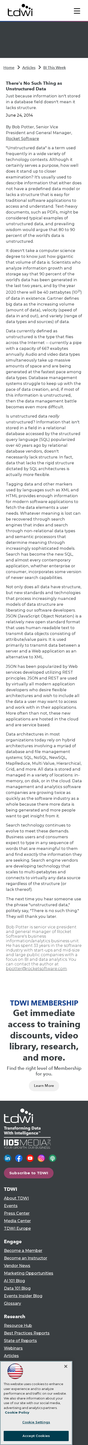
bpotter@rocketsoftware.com (36, 968)
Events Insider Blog (23, 1296)
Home (8, 67)
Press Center (17, 1213)
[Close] (65, 1366)
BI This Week (54, 67)
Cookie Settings (36, 1422)
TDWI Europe (17, 1228)
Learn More (44, 1085)
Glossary (12, 1303)
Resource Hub (18, 1325)
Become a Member (23, 1250)
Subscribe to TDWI (28, 1173)
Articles (28, 67)
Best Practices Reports (27, 1333)
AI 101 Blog (14, 1280)
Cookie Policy (17, 1412)
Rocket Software (22, 138)
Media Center (17, 1221)
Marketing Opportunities (28, 1273)
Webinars (13, 1348)
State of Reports (20, 1340)
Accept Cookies (36, 1436)
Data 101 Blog (17, 1288)
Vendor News (17, 1265)
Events (11, 1205)
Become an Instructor (25, 1258)
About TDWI (16, 1198)
